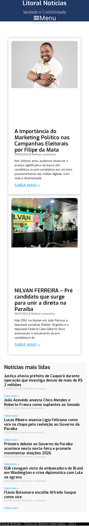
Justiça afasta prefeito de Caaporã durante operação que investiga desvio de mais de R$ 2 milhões (43, 380)
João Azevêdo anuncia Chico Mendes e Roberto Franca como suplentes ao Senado (42, 402)
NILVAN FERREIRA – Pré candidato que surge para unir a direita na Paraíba (43, 300)
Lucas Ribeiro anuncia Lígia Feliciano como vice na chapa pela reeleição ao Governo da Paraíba (41, 424)
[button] (44, 18)
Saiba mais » (27, 185)
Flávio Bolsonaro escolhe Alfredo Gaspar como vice (40, 494)
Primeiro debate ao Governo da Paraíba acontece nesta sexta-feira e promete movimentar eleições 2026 (38, 448)
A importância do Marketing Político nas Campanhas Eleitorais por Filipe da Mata (42, 140)
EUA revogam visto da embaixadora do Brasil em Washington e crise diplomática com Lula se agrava (43, 473)
